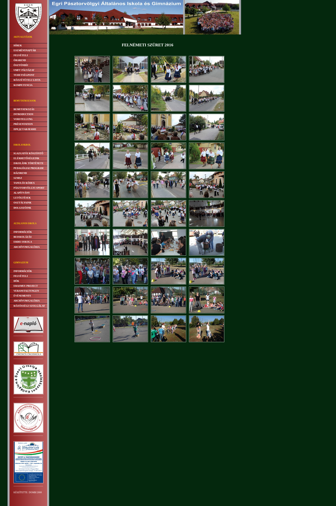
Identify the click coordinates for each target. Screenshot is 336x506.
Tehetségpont (24, 75)
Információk (23, 232)
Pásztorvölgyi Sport (29, 187)
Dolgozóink (22, 207)
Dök (16, 281)
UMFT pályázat (24, 70)
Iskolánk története (29, 163)
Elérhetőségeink (26, 158)
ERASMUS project (26, 286)
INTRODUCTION (23, 114)
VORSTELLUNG (23, 119)
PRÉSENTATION (23, 124)
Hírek (18, 45)
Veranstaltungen (26, 290)
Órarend (20, 60)
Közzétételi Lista (27, 80)
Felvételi (21, 55)
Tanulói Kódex (24, 183)
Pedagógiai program (28, 168)
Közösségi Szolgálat (29, 305)
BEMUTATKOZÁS (24, 109)
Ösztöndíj (21, 65)
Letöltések (22, 197)
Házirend (20, 173)
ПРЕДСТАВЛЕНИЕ (25, 129)
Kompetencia (23, 85)
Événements (22, 295)
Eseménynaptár (25, 50)
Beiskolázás (23, 237)
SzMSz (18, 178)
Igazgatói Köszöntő (28, 153)
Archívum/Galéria (27, 247)
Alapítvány (22, 192)
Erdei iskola (23, 241)
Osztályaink (22, 202)
